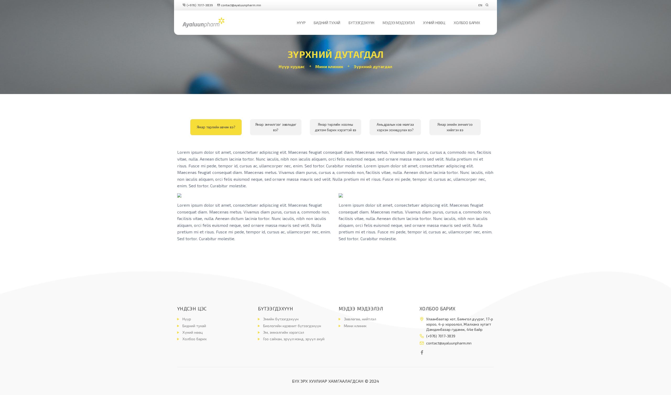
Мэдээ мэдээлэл (399, 22)
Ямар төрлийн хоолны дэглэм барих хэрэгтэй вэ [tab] (335, 127)
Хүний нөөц (434, 22)
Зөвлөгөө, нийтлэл (360, 319)
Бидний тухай (327, 22)
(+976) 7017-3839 (199, 5)
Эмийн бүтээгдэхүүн (281, 319)
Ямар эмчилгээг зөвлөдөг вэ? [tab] (275, 127)
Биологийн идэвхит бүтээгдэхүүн (292, 325)
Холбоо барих (467, 22)
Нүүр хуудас (292, 66)
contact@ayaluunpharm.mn (241, 5)
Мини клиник (329, 66)
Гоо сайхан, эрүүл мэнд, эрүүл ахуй (293, 339)
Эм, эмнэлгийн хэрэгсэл (283, 332)
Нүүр (301, 22)
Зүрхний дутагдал (373, 66)
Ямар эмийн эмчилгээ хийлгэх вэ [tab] (455, 127)
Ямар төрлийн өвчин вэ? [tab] (216, 127)
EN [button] (480, 5)
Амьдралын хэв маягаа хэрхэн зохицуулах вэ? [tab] (395, 127)
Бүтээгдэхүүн (361, 22)
